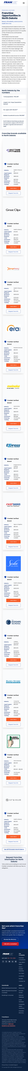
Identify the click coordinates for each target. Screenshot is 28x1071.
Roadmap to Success (7, 995)
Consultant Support (13, 1065)
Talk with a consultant (10, 944)
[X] (6, 961)
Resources (21, 988)
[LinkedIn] (12, 961)
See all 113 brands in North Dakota (14, 849)
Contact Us (22, 981)
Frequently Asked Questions (21, 1006)
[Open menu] (23, 3)
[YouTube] (9, 961)
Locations (21, 976)
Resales (21, 978)
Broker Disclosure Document (9, 988)
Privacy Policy (5, 1065)
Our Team (21, 973)
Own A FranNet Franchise (21, 969)
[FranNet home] (10, 3)
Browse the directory (10, 939)
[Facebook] (3, 961)
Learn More (15, 188)
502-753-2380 (11, 958)
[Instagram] (16, 961)
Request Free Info (13, 193)
